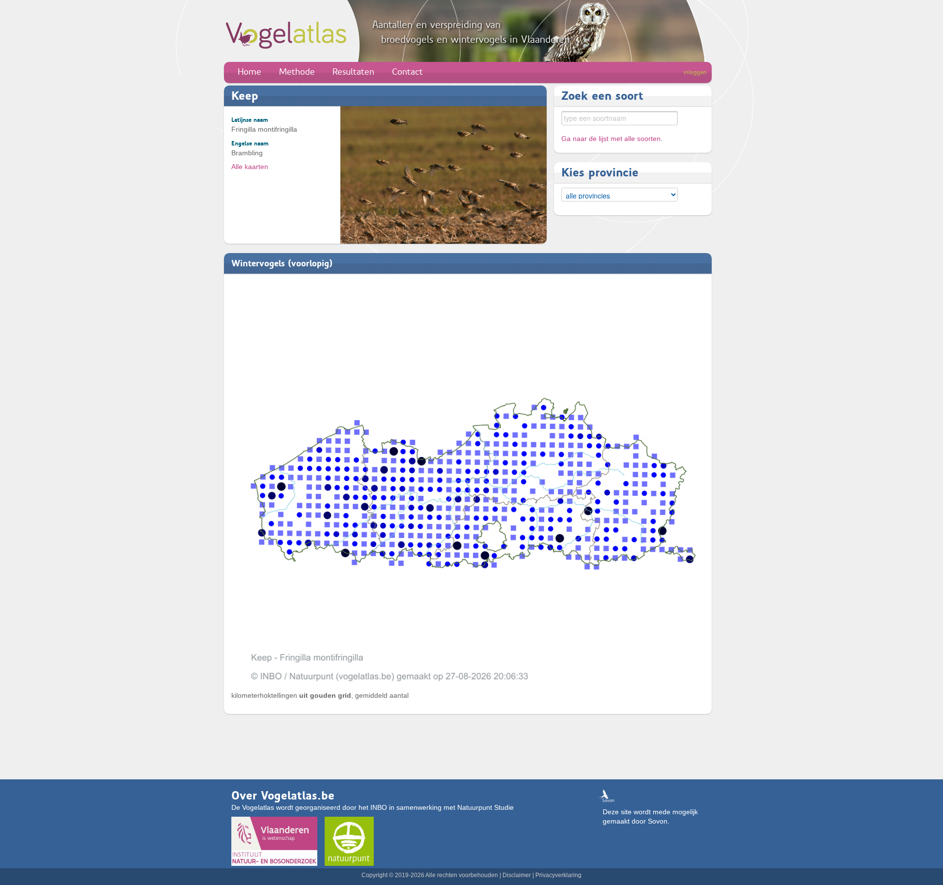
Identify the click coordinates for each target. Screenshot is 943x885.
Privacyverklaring (558, 875)
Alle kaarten (249, 167)
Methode (297, 72)
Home (249, 72)
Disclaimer (516, 875)
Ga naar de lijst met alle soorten (611, 139)
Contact (407, 72)
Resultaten (353, 72)
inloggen (695, 72)
